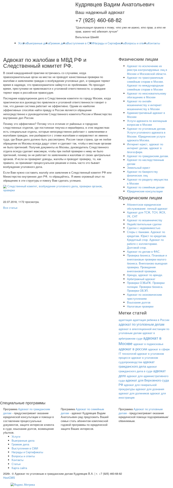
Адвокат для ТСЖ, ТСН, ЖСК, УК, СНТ (146, 214)
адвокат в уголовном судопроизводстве (138, 360)
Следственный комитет (22, 186)
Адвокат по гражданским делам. (148, 156)
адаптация (125, 320)
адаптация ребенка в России (151, 320)
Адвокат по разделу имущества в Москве (147, 181)
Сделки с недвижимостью (143, 228)
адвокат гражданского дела (137, 364)
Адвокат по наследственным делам (145, 162)
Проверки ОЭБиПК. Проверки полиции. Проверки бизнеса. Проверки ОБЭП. (146, 287)
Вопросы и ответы (136, 43)
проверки (9, 190)
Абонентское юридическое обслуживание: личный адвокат (147, 206)
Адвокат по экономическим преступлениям (144, 297)
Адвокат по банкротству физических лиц (142, 174)
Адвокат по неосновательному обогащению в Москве (146, 95)
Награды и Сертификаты (109, 43)
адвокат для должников (134, 393)
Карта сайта (19, 468)
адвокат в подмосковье (148, 344)
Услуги (22, 43)
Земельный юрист (138, 168)
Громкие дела (58, 43)
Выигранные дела (38, 43)
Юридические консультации (145, 191)
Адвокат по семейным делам (145, 187)
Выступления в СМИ (80, 43)
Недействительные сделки (144, 224)
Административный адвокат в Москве (146, 115)
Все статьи (10, 208)
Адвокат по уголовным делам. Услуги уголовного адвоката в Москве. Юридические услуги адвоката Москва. (146, 134)
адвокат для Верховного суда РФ (144, 382)
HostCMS (9, 478)
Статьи (16, 464)
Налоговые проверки (140, 306)
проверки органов (90, 186)
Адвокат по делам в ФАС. (143, 251)
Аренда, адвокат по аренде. (145, 275)
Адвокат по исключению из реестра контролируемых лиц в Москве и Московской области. (147, 70)
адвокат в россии (133, 348)
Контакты (154, 43)
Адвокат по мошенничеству (144, 220)
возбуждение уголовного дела (58, 186)
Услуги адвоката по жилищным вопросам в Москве (147, 123)
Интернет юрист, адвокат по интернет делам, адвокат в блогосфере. (145, 148)
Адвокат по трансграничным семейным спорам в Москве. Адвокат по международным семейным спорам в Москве (145, 83)
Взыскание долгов (138, 302)
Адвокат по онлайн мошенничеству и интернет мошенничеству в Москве (144, 105)
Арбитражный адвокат (141, 279)
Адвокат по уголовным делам (141, 411)
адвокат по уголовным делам (141, 324)
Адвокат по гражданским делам (26, 411)
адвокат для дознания (150, 389)
